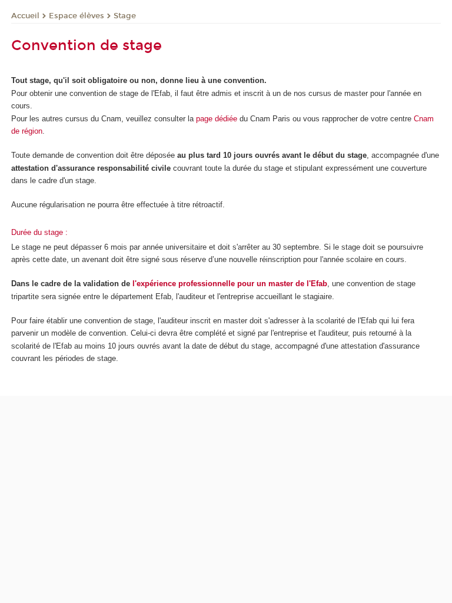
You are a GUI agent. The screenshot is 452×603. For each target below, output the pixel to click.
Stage (125, 16)
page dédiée (216, 118)
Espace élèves (76, 16)
